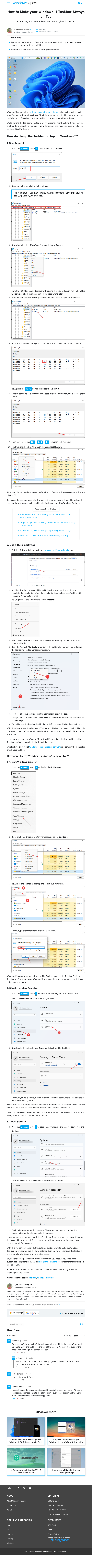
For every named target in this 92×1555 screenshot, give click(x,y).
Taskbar (32, 1278)
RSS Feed (52, 1525)
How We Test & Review (57, 1510)
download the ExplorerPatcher (56, 550)
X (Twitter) (24, 1488)
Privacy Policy (53, 1534)
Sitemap (51, 1530)
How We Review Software (58, 1514)
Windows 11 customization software (45, 747)
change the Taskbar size (49, 1262)
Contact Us (11, 1505)
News (9, 1525)
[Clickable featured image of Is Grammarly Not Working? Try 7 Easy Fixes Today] (26, 1458)
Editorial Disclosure (55, 1505)
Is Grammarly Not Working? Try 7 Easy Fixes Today (45, 530)
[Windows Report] (25, 3)
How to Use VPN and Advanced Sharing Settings (44, 535)
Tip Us (9, 1510)
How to (10, 1534)
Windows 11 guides (45, 1278)
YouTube (30, 1488)
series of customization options (44, 112)
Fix (8, 1530)
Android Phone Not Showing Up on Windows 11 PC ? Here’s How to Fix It (25, 1441)
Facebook (18, 1488)
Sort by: (67, 1336)
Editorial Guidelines (55, 1501)
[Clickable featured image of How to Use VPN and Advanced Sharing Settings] (66, 1458)
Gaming (10, 1539)
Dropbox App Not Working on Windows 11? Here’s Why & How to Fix (66, 1441)
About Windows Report (16, 1501)
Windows (10, 1543)
